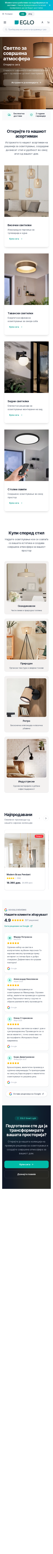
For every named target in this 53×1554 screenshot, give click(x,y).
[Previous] (39, 818)
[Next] (46, 818)
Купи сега (14, 239)
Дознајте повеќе (26, 1174)
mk (22, 14)
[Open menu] (5, 22)
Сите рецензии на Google (16, 926)
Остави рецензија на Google (27, 1094)
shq (30, 14)
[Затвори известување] (49, 5)
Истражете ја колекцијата (25, 82)
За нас (26, 90)
